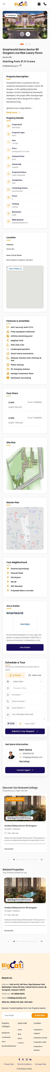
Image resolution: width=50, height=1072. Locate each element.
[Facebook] (19, 1059)
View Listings (24, 761)
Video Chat (36, 675)
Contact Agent (23, 770)
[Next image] (28, 34)
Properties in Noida (40, 1038)
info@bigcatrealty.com (32, 757)
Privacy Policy (9, 1064)
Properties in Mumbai (38, 1048)
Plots (3, 1042)
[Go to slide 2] (26, 44)
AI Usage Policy (40, 1064)
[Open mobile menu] (3, 4)
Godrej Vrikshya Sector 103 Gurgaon (20, 826)
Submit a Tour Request (23, 731)
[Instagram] (27, 1059)
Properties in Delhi (40, 1042)
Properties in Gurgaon (38, 1031)
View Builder (25, 647)
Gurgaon (21, 260)
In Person (17, 675)
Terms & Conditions (24, 1064)
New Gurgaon (11, 260)
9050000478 (28, 753)
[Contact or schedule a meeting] (39, 4)
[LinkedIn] (30, 1059)
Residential (6, 1033)
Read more (11, 112)
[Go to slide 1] (22, 44)
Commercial (6, 1037)
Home (20, 1030)
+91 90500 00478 (18, 994)
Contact (21, 1043)
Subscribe (40, 1015)
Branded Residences (9, 1046)
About (20, 1038)
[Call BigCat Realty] (45, 4)
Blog (19, 1034)
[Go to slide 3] (29, 44)
